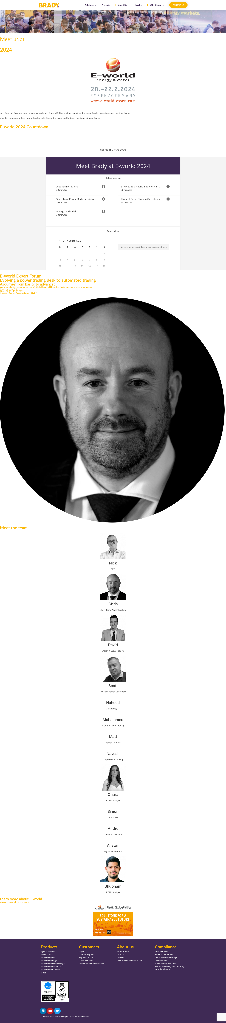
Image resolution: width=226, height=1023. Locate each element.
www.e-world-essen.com (14, 902)
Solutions (89, 5)
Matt (113, 736)
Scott (113, 685)
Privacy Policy (161, 951)
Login (81, 951)
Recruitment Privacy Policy (129, 960)
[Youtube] (50, 1011)
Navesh (113, 753)
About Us (122, 5)
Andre (113, 828)
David (113, 645)
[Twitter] (57, 1011)
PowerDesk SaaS (49, 957)
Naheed (113, 702)
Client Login (155, 5)
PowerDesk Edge (49, 960)
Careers (120, 957)
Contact (120, 954)
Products (106, 5)
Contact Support (86, 954)
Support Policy (86, 957)
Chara (113, 794)
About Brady (123, 951)
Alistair (113, 845)
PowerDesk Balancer (50, 969)
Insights (138, 5)
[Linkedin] (43, 1011)
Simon (113, 811)
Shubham (113, 886)
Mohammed (113, 719)
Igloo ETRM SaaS (49, 951)
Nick (113, 563)
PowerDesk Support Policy (91, 963)
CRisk (43, 972)
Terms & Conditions (164, 954)
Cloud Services (86, 960)
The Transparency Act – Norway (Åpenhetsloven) (169, 968)
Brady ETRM (47, 954)
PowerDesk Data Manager (53, 963)
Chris (113, 604)
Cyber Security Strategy (166, 957)
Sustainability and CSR (165, 963)
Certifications (161, 960)
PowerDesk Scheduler (51, 966)
